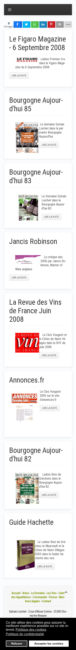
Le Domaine (38, 593)
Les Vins (52, 593)
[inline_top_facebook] (18, 24)
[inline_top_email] (60, 24)
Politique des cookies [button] (31, 629)
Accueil (16, 593)
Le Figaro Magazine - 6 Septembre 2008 (37, 43)
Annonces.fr (26, 380)
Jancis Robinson (33, 241)
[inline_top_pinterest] (51, 24)
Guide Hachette (31, 522)
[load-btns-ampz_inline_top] (68, 24)
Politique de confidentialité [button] (25, 634)
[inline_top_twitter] (26, 24)
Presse (53, 597)
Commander (40, 597)
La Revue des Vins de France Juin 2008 (35, 311)
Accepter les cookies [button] (48, 643)
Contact (46, 601)
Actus (25, 593)
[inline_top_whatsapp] (35, 24)
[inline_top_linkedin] (43, 24)
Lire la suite (19, 75)
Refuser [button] (16, 643)
